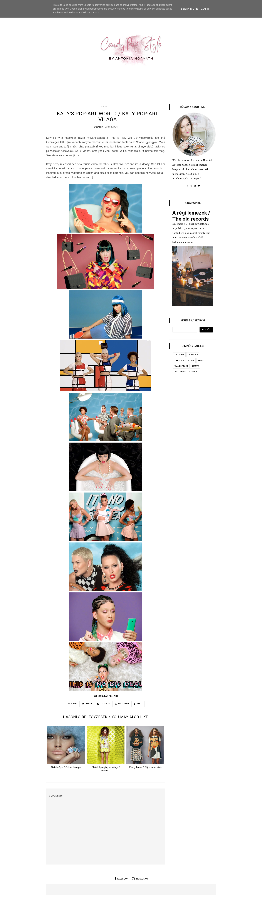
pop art (104, 106)
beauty (195, 366)
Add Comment (111, 127)
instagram (142, 879)
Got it (205, 8)
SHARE (74, 704)
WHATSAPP (123, 704)
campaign (193, 355)
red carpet (180, 372)
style (200, 360)
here (66, 177)
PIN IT (140, 704)
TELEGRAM (105, 704)
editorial (179, 355)
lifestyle (179, 360)
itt (143, 150)
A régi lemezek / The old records (191, 216)
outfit (191, 360)
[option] (66, 748)
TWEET (89, 704)
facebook (122, 879)
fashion (193, 372)
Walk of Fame (181, 366)
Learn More (189, 8)
